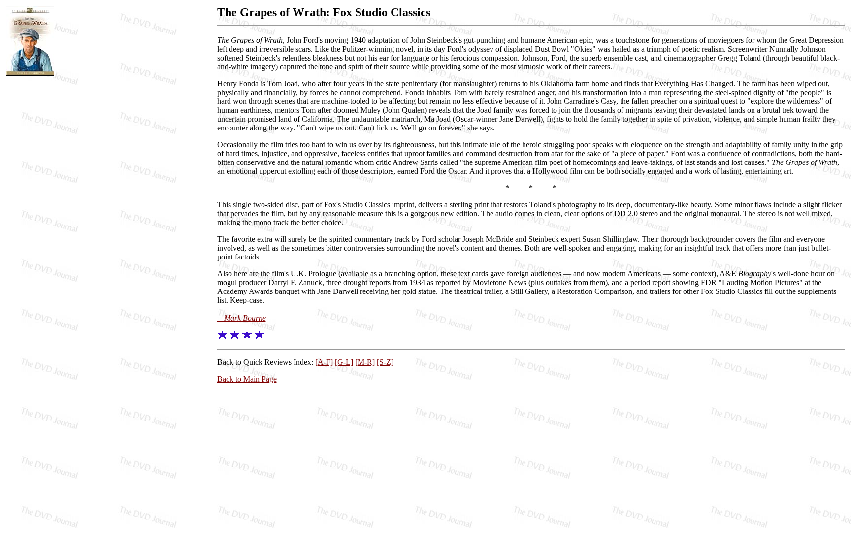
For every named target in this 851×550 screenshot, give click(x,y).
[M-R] (365, 362)
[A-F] (324, 362)
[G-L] (344, 362)
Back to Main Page (247, 379)
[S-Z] (385, 362)
